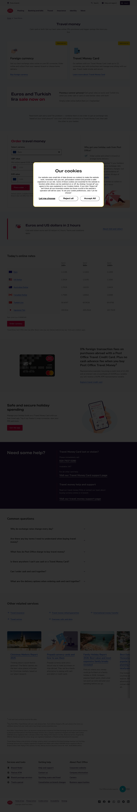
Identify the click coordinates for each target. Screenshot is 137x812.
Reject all (68, 198)
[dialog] (68, 184)
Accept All (90, 198)
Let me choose (47, 198)
